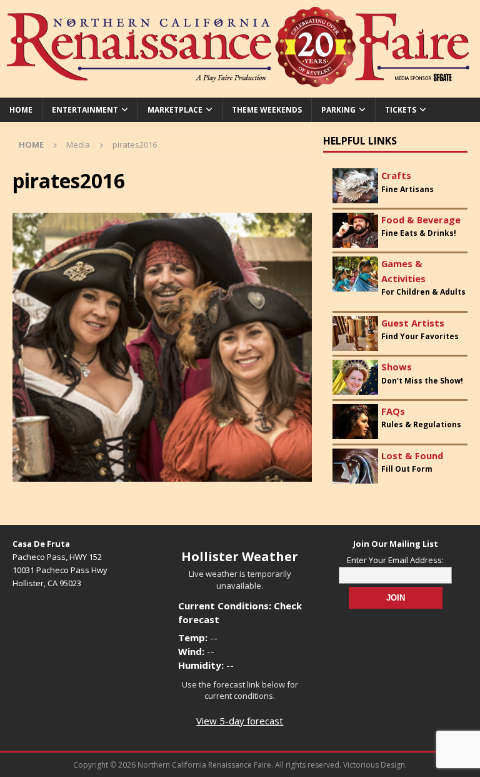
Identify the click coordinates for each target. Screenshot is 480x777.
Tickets (400, 109)
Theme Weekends (267, 109)
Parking (338, 109)
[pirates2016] (162, 474)
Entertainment (85, 109)
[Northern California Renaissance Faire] (240, 90)
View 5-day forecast (239, 720)
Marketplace (175, 109)
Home (20, 109)
